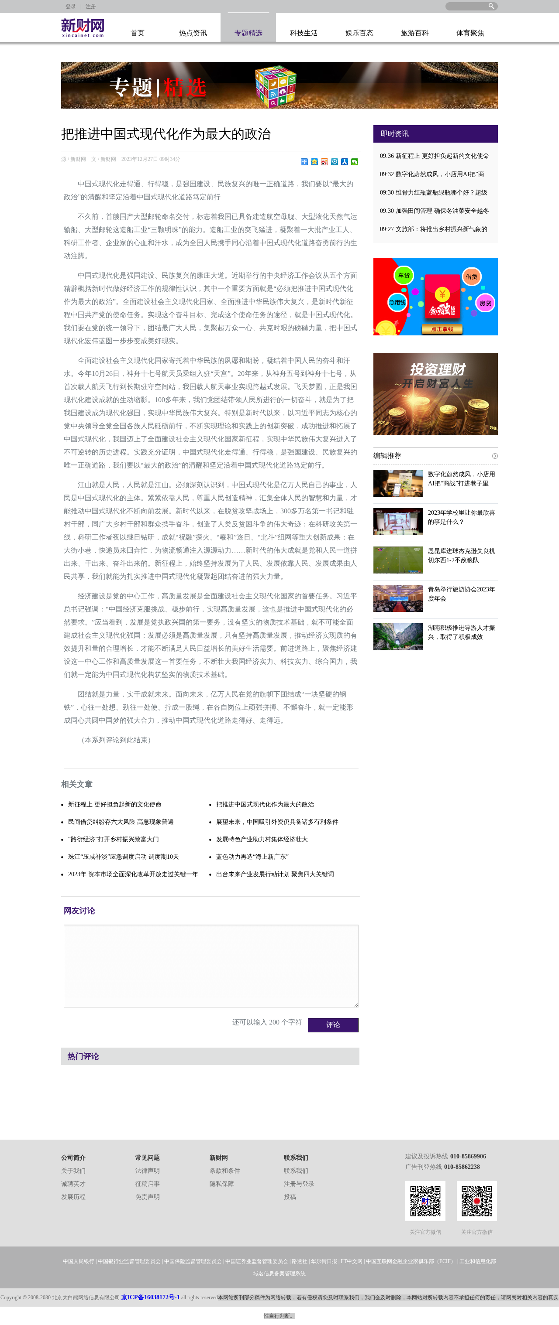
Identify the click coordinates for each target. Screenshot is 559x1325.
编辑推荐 (387, 455)
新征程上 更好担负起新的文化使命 (115, 804)
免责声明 (147, 1197)
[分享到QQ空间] (314, 161)
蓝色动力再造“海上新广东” (252, 857)
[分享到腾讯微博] (334, 161)
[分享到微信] (355, 161)
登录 (71, 6)
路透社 (299, 1261)
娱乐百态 (359, 33)
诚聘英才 (73, 1184)
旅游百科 (415, 33)
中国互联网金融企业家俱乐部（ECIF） (411, 1261)
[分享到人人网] (345, 161)
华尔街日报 (324, 1261)
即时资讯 (395, 133)
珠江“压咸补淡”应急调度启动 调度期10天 (123, 857)
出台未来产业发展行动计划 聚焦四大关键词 (275, 874)
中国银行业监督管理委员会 (129, 1261)
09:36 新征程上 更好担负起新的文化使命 (434, 156)
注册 (91, 6)
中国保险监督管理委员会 (193, 1261)
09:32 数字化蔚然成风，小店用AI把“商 (432, 174)
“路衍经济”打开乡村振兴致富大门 (113, 839)
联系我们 (296, 1171)
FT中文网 (351, 1261)
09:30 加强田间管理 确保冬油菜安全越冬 (434, 211)
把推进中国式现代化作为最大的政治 (265, 804)
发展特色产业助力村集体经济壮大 (262, 839)
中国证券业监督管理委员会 (256, 1261)
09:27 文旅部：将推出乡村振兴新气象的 (433, 229)
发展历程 (73, 1197)
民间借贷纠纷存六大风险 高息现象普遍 (121, 822)
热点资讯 (193, 33)
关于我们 (73, 1171)
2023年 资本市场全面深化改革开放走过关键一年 (133, 874)
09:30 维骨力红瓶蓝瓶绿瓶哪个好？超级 (433, 192)
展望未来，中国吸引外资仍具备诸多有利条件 (277, 822)
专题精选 (248, 33)
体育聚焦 (470, 33)
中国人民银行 (78, 1261)
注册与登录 (299, 1184)
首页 (138, 33)
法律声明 (147, 1171)
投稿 (290, 1197)
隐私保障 (222, 1184)
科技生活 (304, 33)
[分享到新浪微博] (324, 161)
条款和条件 (225, 1171)
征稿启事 (147, 1184)
